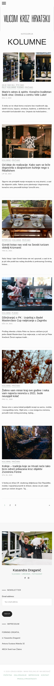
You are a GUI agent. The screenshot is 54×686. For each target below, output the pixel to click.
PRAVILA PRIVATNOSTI (27, 679)
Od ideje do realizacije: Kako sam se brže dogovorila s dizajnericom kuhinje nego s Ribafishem (26, 167)
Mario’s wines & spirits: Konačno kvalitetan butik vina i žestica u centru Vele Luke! (26, 93)
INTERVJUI (6, 240)
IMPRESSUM (33, 675)
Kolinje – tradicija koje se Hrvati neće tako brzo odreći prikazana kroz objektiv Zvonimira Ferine (26, 469)
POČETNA (8, 675)
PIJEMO (20, 87)
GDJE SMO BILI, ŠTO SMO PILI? (13, 86)
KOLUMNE (11, 87)
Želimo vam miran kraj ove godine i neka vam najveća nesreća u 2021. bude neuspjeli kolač (25, 393)
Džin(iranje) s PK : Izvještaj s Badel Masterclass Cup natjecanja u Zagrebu (24, 319)
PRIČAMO (29, 87)
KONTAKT (45, 675)
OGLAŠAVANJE (20, 675)
